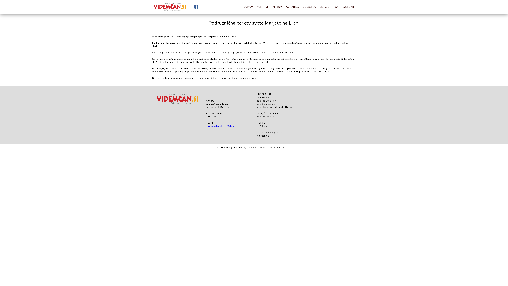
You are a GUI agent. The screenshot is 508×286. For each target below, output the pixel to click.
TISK (336, 6)
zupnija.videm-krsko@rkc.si (220, 126)
